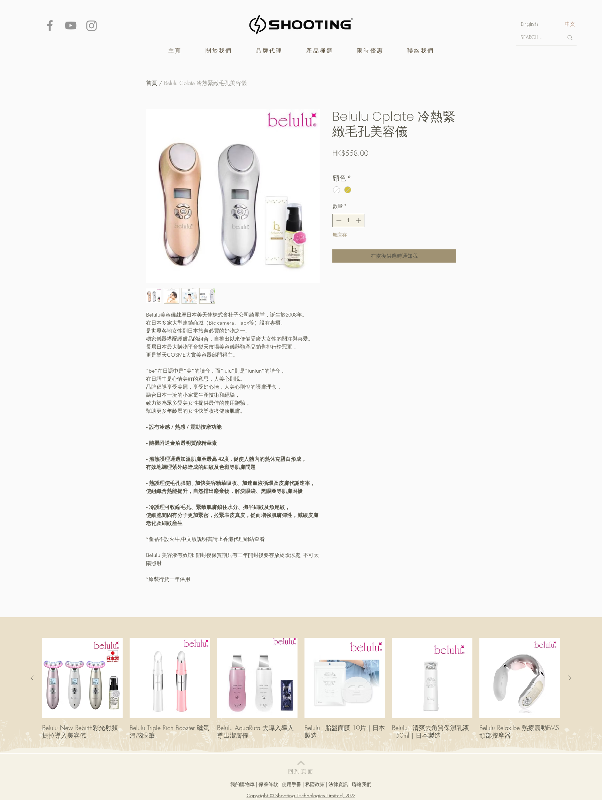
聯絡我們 (361, 784)
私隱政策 (315, 784)
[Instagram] (92, 25)
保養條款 (268, 784)
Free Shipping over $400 (358, 165)
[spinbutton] (348, 220)
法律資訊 (338, 784)
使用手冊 (291, 784)
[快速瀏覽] (82, 678)
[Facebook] (50, 25)
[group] (301, 692)
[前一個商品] (32, 678)
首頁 (151, 83)
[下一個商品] (570, 678)
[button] (269, 51)
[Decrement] (338, 220)
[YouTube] (71, 25)
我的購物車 (242, 784)
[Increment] (359, 220)
